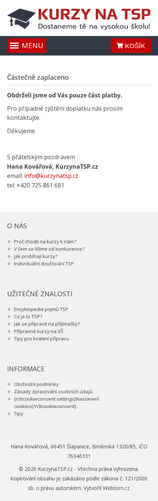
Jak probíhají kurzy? (35, 256)
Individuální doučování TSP (44, 263)
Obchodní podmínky (36, 384)
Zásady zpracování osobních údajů (53, 391)
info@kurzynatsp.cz (51, 176)
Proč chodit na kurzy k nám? (45, 241)
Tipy (18, 413)
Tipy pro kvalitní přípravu (41, 338)
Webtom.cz (116, 487)
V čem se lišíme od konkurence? (49, 249)
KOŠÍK (134, 46)
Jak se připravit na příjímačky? (47, 324)
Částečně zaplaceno (38, 77)
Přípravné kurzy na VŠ (38, 331)
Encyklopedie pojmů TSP (41, 309)
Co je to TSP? (28, 316)
